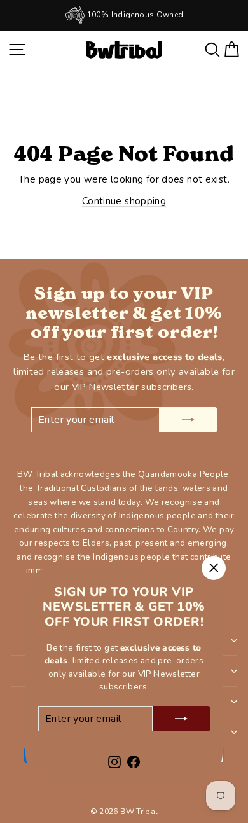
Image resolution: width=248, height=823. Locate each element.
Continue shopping (124, 201)
